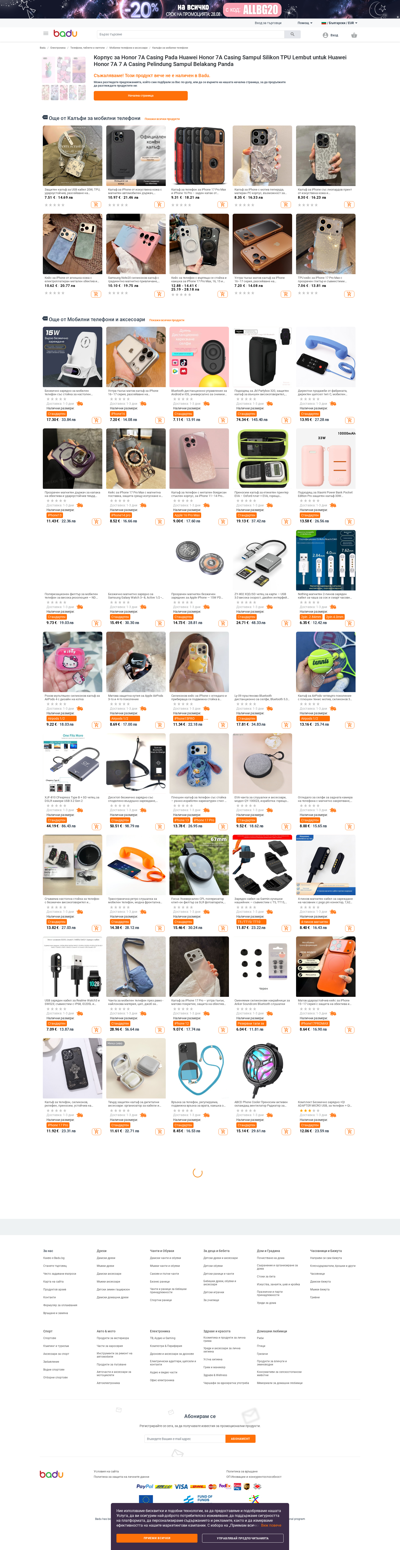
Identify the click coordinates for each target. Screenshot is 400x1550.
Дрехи (101, 1454)
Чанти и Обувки (162, 1454)
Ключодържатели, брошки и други (333, 1469)
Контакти (49, 1500)
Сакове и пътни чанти (164, 1476)
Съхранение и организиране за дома (277, 1470)
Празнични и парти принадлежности (270, 1496)
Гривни (315, 1500)
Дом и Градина (268, 1454)
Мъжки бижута (320, 1492)
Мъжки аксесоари (108, 1484)
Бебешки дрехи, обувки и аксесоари (219, 1486)
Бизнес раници (160, 1484)
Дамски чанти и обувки (165, 1461)
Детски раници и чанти (218, 1476)
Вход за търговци (268, 23)
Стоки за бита (266, 1479)
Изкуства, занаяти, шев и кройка (278, 1487)
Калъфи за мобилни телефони (170, 47)
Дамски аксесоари (109, 1476)
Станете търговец (55, 1469)
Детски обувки (213, 1469)
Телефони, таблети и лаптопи (87, 47)
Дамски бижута (320, 1484)
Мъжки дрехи (105, 1469)
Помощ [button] (303, 23)
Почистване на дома (270, 1461)
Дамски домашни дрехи (112, 1500)
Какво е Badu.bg (54, 1461)
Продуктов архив (54, 1492)
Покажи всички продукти (162, 119)
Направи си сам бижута (326, 1461)
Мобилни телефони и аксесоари (128, 47)
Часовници (317, 1476)
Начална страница (140, 95)
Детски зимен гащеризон (113, 1492)
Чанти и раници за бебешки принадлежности (168, 1493)
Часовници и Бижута (326, 1454)
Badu (43, 47)
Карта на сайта (53, 1484)
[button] (46, 33)
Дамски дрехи (106, 1461)
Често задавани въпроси (59, 1476)
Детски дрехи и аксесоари (220, 1461)
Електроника (58, 47)
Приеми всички (157, 1538)
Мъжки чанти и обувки (165, 1469)
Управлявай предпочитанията (243, 1538)
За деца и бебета (216, 1454)
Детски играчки (213, 1495)
